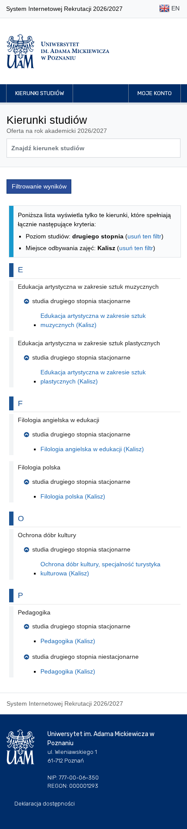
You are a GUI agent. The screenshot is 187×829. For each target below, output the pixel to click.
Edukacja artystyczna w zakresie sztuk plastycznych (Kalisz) (93, 377)
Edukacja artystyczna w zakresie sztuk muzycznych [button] (88, 286)
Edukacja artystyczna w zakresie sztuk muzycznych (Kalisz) (93, 320)
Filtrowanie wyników (39, 186)
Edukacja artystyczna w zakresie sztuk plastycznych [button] (89, 343)
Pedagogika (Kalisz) (67, 640)
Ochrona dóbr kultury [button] (47, 535)
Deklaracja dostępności (44, 803)
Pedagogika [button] (34, 612)
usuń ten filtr (144, 236)
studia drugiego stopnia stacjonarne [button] (81, 300)
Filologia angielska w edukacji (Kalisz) (92, 449)
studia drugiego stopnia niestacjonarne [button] (85, 656)
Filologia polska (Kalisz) (72, 496)
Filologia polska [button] (39, 467)
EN (175, 8)
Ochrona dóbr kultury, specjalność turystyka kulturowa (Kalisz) (100, 569)
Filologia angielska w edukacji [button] (58, 419)
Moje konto (154, 93)
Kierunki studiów (39, 93)
